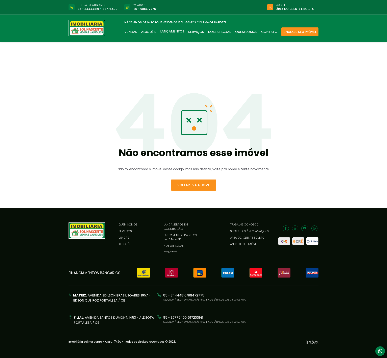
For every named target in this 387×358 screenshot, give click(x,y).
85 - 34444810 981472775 (183, 295)
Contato (269, 31)
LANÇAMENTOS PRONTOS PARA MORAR (180, 237)
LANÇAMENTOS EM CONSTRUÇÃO (176, 226)
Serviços (196, 31)
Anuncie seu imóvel (299, 31)
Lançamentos (172, 31)
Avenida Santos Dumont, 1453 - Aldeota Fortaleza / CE (114, 320)
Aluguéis (148, 31)
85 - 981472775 (144, 9)
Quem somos (246, 31)
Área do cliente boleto (247, 238)
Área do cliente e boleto (295, 9)
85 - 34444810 (88, 9)
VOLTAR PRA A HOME (193, 185)
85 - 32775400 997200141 (183, 317)
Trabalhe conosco (244, 224)
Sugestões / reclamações (249, 231)
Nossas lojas (219, 31)
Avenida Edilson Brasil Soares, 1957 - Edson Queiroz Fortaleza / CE (112, 298)
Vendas (130, 31)
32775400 (110, 9)
